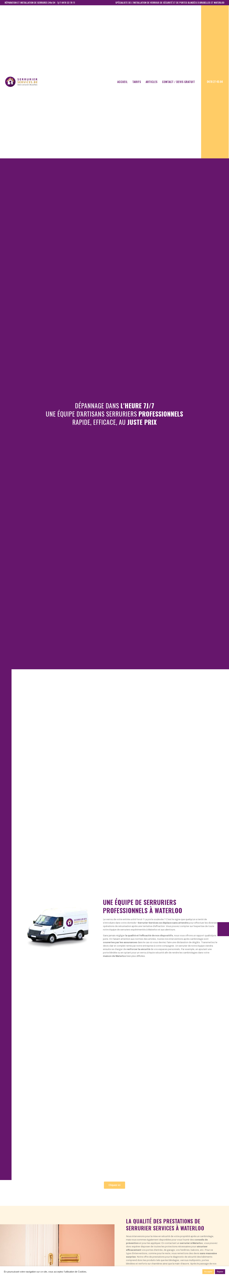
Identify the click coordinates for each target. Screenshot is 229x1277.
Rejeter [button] (220, 1271)
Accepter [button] (208, 1271)
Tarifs (136, 82)
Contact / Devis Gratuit (178, 82)
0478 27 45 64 (215, 82)
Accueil (122, 82)
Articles (151, 82)
